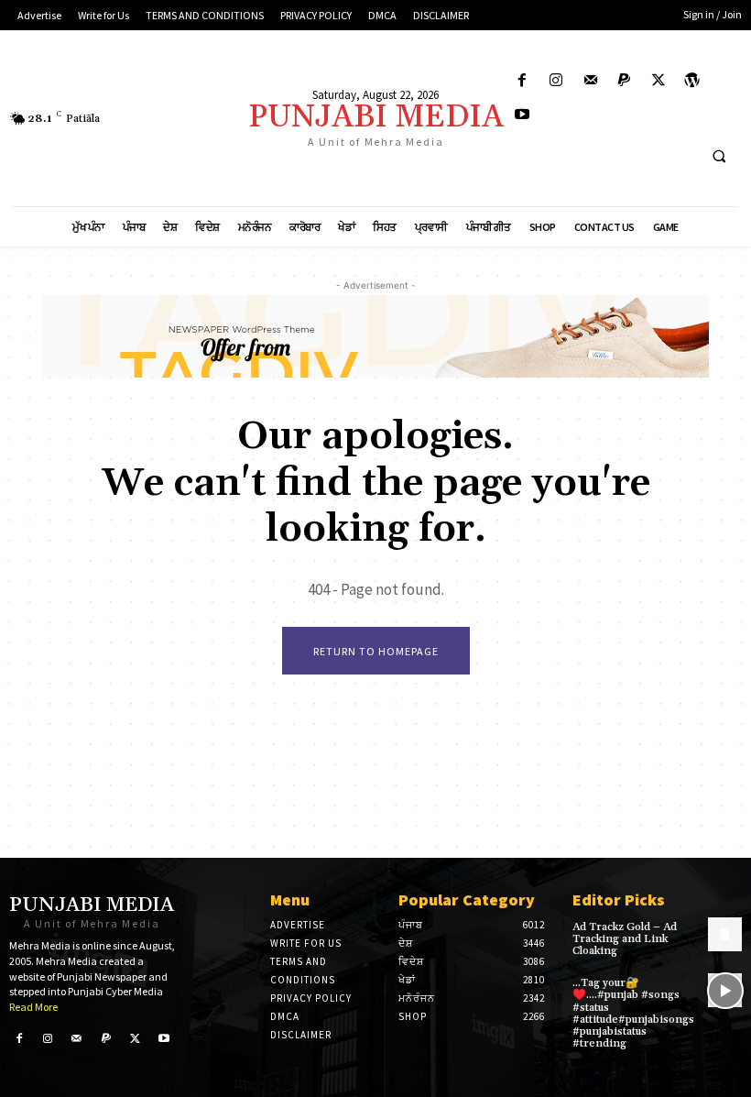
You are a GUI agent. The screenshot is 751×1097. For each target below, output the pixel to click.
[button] (719, 157)
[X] (658, 81)
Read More (33, 1007)
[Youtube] (522, 115)
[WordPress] (692, 81)
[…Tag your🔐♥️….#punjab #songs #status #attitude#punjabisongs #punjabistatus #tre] (725, 990)
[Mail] (590, 81)
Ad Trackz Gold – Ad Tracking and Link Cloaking (624, 939)
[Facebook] (522, 81)
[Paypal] (624, 81)
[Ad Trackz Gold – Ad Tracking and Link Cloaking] (725, 934)
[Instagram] (556, 81)
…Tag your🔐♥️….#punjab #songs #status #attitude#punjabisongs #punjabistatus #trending (633, 1013)
